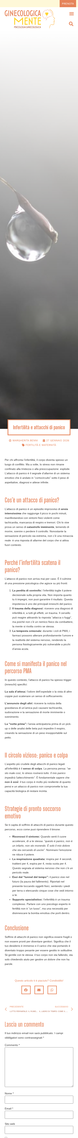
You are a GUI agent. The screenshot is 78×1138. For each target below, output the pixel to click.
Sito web (10, 1124)
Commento (12, 1045)
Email (9, 1108)
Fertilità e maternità (41, 444)
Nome (9, 1093)
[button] (71, 13)
